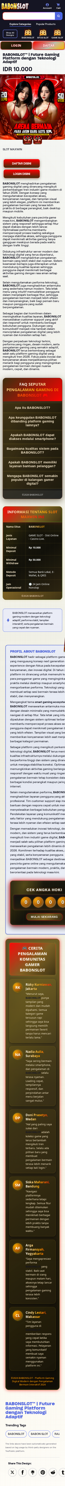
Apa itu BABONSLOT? (32, 408)
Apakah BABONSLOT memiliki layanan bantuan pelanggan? (32, 464)
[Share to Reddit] (53, 1472)
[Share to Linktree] (32, 1472)
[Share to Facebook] (22, 1472)
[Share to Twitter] (12, 1472)
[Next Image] (62, 107)
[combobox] (29, 16)
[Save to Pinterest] (42, 1472)
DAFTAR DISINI (21, 163)
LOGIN (16, 45)
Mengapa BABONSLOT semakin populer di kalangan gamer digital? (32, 479)
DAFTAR (49, 45)
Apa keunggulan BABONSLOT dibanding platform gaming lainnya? (32, 421)
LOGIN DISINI (21, 173)
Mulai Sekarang (44, 916)
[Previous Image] (3, 107)
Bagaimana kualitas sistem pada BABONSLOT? (32, 450)
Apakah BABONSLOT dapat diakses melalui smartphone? (32, 437)
